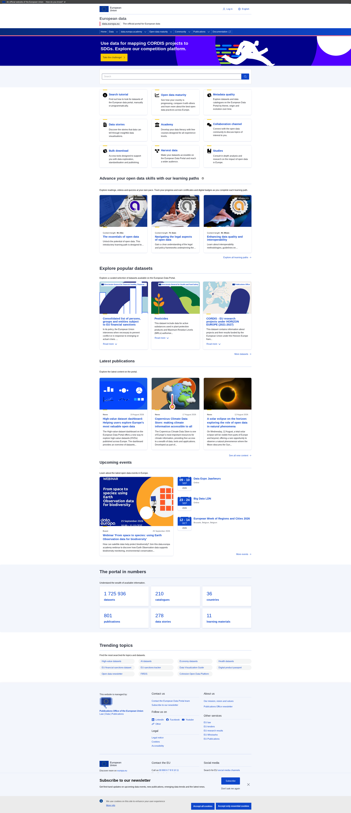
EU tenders (209, 726)
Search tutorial (118, 94)
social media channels (229, 770)
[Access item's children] (117, 31)
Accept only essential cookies (233, 806)
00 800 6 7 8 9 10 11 (169, 770)
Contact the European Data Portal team (171, 701)
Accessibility (158, 746)
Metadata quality (224, 94)
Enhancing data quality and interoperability (225, 238)
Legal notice (158, 737)
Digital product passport (230, 667)
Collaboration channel (227, 124)
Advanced (243, 198)
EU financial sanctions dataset (116, 667)
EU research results (213, 730)
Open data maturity (158, 32)
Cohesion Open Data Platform (194, 674)
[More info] (203, 177)
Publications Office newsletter (218, 706)
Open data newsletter (112, 674)
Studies (218, 150)
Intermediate (189, 198)
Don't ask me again (230, 788)
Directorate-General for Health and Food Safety (180, 284)
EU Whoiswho (211, 735)
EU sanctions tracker (151, 667)
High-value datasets (111, 661)
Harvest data (169, 150)
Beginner (140, 198)
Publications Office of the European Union (121, 711)
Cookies (156, 742)
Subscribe (231, 781)
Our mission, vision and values (218, 701)
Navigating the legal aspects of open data (173, 238)
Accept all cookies (202, 806)
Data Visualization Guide (192, 667)
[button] (243, 9)
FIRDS (144, 674)
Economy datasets (189, 661)
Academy (167, 124)
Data (111, 32)
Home (104, 32)
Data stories (117, 124)
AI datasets (146, 661)
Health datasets (226, 661)
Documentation (220, 32)
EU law (207, 722)
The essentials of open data (121, 236)
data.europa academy (131, 32)
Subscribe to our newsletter (165, 705)
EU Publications (212, 739)
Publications (199, 32)
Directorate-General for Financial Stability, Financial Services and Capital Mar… (125, 284)
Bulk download (118, 150)
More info (110, 805)
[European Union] (110, 9)
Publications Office (242, 284)
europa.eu (122, 770)
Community (180, 32)
